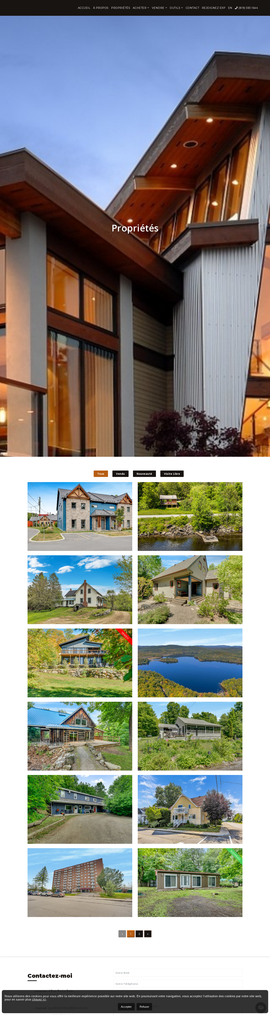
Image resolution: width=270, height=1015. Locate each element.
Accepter (126, 1006)
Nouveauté (144, 473)
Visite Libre (172, 473)
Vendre (158, 8)
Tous (100, 473)
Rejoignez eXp (214, 8)
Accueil (84, 8)
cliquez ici (39, 999)
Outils (175, 8)
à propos (101, 8)
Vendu (120, 473)
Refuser (144, 1006)
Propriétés (120, 8)
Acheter (140, 8)
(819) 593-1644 (248, 8)
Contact (192, 8)
